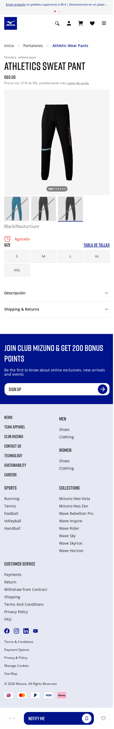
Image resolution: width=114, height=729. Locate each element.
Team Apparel (14, 427)
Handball (12, 528)
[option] (16, 208)
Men (62, 419)
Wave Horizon (71, 550)
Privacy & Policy (15, 658)
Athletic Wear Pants (70, 45)
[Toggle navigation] (104, 23)
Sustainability (15, 465)
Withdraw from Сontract (25, 589)
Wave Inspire (70, 520)
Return (10, 581)
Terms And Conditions (24, 604)
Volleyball (12, 520)
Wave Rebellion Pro (76, 513)
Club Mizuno (13, 436)
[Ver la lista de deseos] (92, 23)
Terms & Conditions (18, 642)
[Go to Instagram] (16, 631)
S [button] (17, 256)
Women (65, 450)
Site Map (10, 674)
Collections (69, 488)
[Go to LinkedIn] (26, 631)
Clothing (66, 436)
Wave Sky (67, 535)
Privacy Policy (16, 611)
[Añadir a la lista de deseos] (103, 718)
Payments (12, 574)
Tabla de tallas (97, 245)
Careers (10, 474)
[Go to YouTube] (35, 631)
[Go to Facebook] (7, 631)
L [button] (70, 256)
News (8, 417)
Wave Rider (69, 528)
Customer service (19, 564)
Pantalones (33, 45)
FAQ (7, 619)
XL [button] (97, 256)
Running (11, 498)
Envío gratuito (15, 4)
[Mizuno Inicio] (10, 23)
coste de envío (78, 83)
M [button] (43, 256)
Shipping (12, 596)
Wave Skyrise (70, 543)
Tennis (10, 505)
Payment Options (16, 650)
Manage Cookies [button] (16, 666)
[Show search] (57, 23)
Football (11, 513)
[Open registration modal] (69, 23)
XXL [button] (17, 270)
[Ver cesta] (80, 23)
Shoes (64, 429)
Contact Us (12, 446)
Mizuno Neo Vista (74, 498)
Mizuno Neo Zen (73, 505)
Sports (10, 488)
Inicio (9, 45)
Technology (13, 455)
